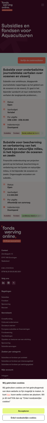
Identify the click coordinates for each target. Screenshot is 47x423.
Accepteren (23, 410)
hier (8, 394)
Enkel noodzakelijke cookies (23, 417)
